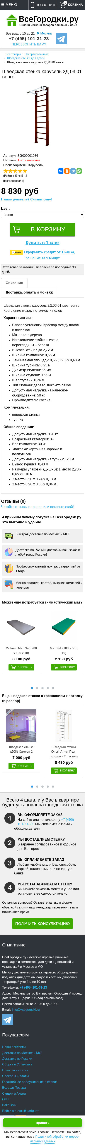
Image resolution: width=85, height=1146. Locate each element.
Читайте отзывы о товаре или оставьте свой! (37, 507)
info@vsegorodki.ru (26, 1009)
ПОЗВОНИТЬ (46, 5)
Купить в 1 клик (43, 242)
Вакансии (9, 1105)
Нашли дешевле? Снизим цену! (26, 199)
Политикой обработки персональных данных (54, 1138)
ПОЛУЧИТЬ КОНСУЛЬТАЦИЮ (42, 923)
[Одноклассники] (67, 171)
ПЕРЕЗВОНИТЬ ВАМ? (29, 44)
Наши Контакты (14, 1047)
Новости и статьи (15, 1070)
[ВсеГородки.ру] (42, 21)
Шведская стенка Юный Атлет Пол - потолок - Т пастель (64, 751)
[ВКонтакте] (60, 171)
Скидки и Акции (14, 1093)
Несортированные (36, 54)
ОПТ (5, 1099)
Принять (42, 1123)
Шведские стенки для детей (25, 58)
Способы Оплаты (15, 1076)
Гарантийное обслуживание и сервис (30, 1082)
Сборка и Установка (17, 1064)
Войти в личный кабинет (20, 1111)
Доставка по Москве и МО (22, 1053)
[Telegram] (73, 171)
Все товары (13, 54)
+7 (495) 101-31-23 (29, 38)
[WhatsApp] (79, 171)
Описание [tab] (14, 283)
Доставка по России (17, 1058)
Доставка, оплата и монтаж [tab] (29, 292)
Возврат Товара (14, 1087)
